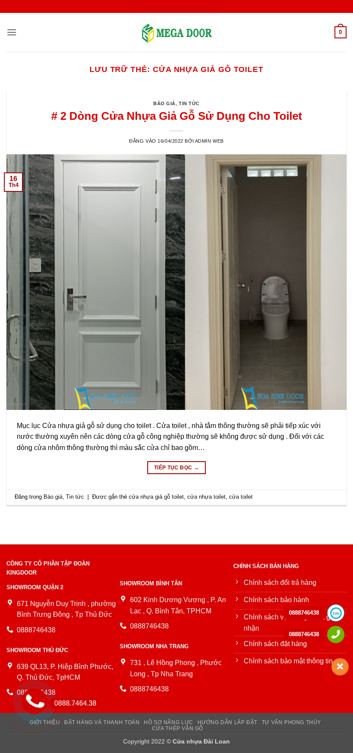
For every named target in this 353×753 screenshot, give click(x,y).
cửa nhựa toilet (206, 497)
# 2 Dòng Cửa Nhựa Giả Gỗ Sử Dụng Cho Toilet (176, 116)
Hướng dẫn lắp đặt (227, 722)
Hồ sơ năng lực (168, 722)
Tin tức (189, 103)
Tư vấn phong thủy (291, 722)
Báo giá (164, 103)
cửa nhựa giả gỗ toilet (156, 497)
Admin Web (209, 141)
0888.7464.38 (75, 703)
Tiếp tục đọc (176, 468)
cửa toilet (241, 497)
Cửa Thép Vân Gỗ (177, 728)
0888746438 (304, 612)
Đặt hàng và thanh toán (101, 722)
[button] (11, 32)
